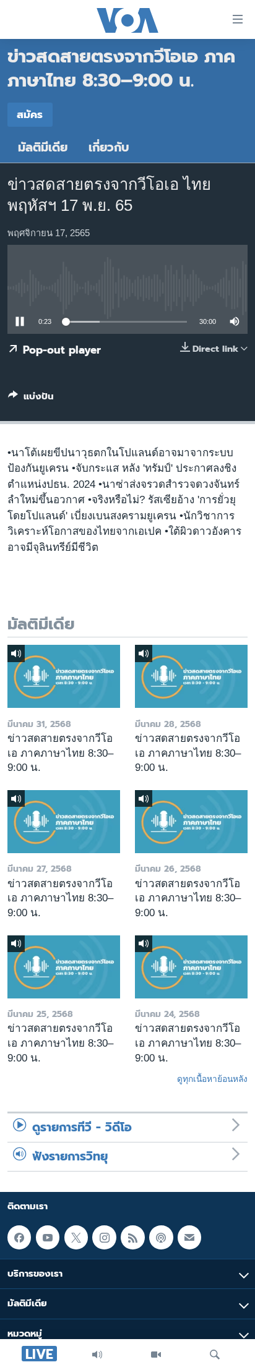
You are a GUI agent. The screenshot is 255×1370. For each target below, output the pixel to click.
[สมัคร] (189, 1237)
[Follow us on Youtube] (47, 1237)
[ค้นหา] (214, 1354)
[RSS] (132, 1237)
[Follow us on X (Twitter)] (76, 1237)
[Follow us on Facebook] (19, 1237)
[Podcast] (161, 1237)
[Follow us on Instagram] (104, 1237)
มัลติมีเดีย (42, 147)
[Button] (31, 399)
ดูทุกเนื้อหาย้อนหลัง (212, 1079)
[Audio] (97, 1354)
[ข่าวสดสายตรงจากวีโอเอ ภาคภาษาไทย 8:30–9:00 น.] (63, 676)
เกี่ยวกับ (109, 147)
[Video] (156, 1354)
